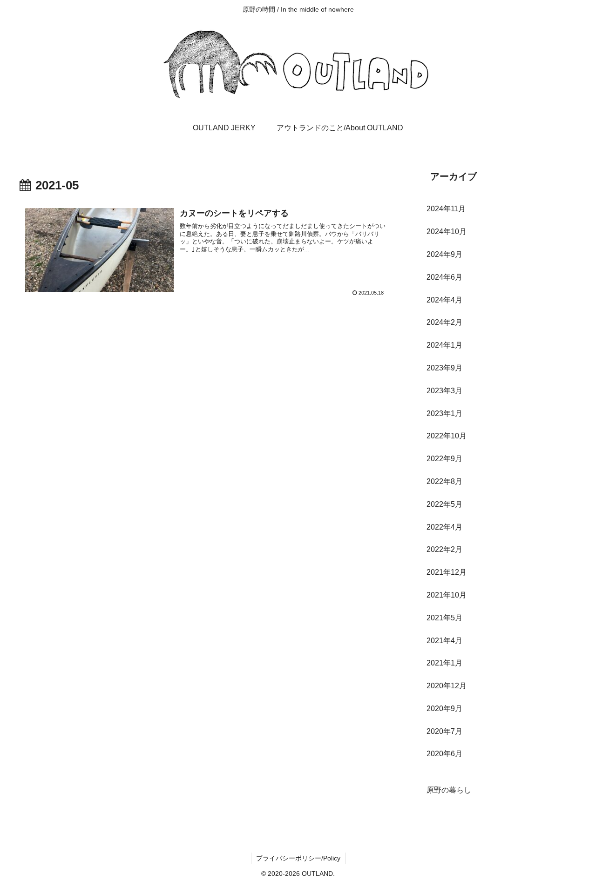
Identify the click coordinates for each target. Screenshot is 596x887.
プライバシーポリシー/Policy (298, 858)
